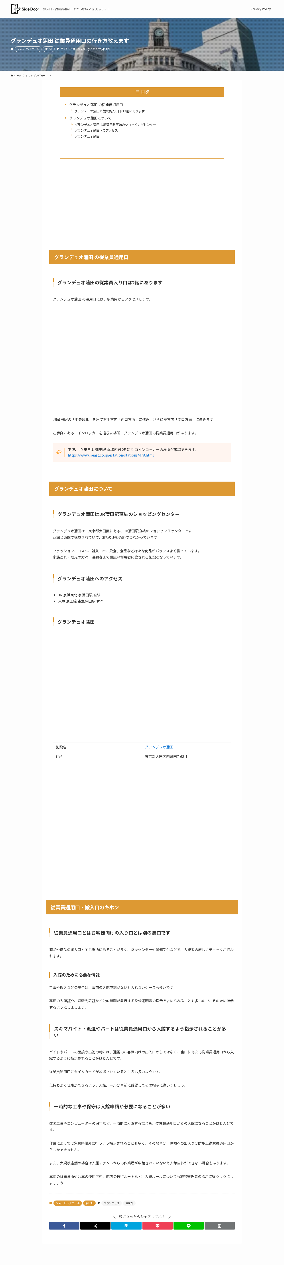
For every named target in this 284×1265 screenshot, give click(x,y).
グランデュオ (68, 49)
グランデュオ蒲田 (87, 136)
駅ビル (48, 49)
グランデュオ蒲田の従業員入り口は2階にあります (110, 111)
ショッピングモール (28, 49)
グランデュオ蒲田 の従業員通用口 (96, 104)
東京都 (81, 49)
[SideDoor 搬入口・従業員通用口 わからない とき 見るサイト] (25, 9)
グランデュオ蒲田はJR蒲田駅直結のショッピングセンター (115, 124)
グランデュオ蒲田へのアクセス (96, 130)
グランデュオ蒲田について (90, 118)
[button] (64, 1226)
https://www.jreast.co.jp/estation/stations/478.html (111, 455)
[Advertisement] (142, 200)
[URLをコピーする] (220, 1226)
